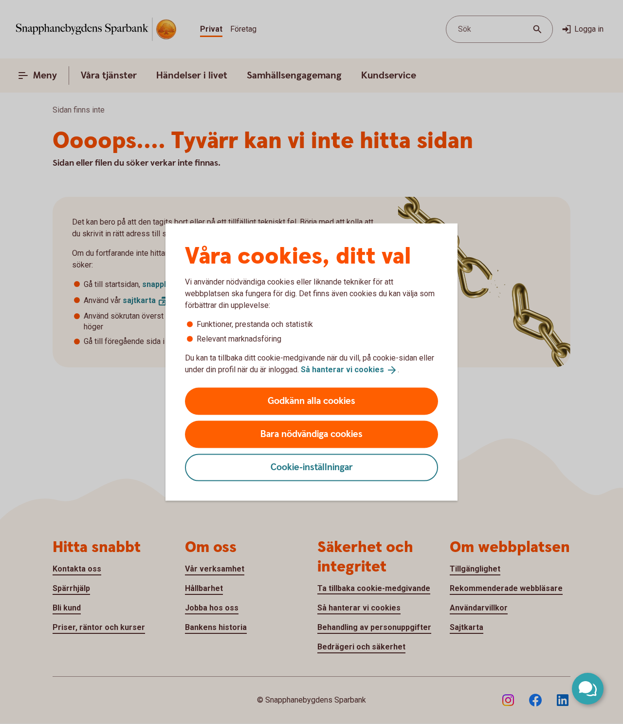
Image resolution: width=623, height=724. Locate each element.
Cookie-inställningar (312, 467)
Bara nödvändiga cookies (311, 434)
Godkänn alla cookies (311, 401)
